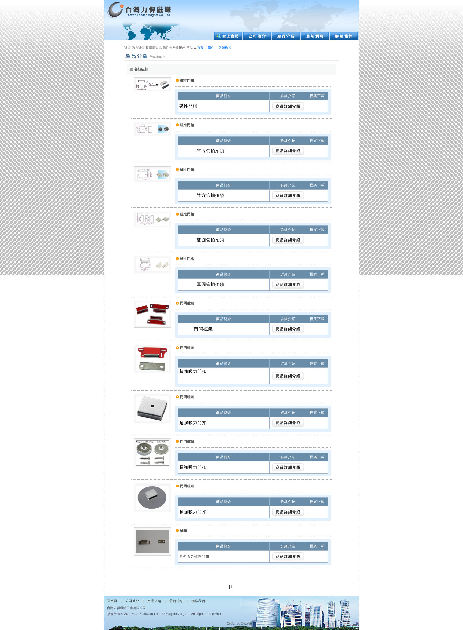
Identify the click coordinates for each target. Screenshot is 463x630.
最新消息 (176, 601)
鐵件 (211, 47)
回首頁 (112, 601)
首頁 (200, 47)
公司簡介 (132, 601)
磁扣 (183, 531)
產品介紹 (154, 601)
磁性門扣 (187, 80)
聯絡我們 (198, 601)
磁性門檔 (187, 259)
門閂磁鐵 (187, 303)
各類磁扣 (225, 47)
